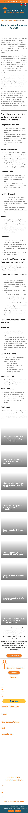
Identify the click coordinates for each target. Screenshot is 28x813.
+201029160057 (6, 709)
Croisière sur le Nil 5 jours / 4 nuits (13, 531)
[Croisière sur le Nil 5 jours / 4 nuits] (14, 524)
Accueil (2, 20)
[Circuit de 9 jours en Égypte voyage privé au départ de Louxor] (14, 479)
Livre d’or (5, 747)
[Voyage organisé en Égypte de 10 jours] (14, 592)
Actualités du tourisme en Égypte (12, 769)
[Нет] (26, 809)
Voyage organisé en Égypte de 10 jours (13, 599)
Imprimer (6, 801)
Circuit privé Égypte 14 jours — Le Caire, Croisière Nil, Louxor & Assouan (13, 620)
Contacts (5, 765)
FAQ (3, 728)
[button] (14, 15)
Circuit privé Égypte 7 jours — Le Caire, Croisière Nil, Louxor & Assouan (13, 439)
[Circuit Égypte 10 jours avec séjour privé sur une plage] (14, 547)
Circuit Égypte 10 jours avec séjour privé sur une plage (13, 553)
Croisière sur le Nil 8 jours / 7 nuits (13, 576)
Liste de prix (6, 762)
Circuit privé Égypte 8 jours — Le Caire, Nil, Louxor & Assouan (13, 461)
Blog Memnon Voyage (10, 20)
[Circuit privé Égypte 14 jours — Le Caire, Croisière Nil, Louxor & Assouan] (14, 614)
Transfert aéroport (8, 758)
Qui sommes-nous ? (8, 744)
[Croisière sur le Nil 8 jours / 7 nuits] (14, 569)
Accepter (11, 810)
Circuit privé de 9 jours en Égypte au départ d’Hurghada (12, 507)
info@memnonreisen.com (9, 717)
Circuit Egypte (7, 734)
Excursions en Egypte (9, 751)
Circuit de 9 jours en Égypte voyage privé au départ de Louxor (13, 485)
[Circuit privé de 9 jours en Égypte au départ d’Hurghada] (14, 501)
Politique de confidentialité (17, 801)
